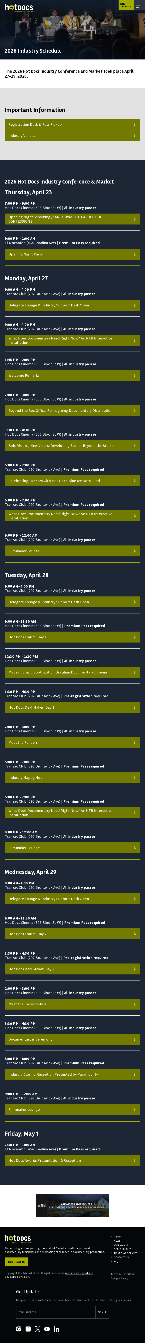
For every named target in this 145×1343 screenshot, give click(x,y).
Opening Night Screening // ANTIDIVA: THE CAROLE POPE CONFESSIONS (56, 219)
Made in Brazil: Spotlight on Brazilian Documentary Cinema (57, 672)
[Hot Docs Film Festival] (19, 8)
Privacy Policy (119, 1278)
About (118, 1236)
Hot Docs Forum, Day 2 (27, 933)
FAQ (116, 1261)
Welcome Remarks (23, 375)
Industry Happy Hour (26, 777)
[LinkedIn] (56, 1329)
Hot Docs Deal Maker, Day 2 (31, 969)
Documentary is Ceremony (30, 1039)
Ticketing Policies (125, 1253)
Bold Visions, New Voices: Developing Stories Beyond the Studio (61, 445)
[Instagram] (18, 1329)
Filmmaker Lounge (24, 550)
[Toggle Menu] (139, 5)
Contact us (121, 1257)
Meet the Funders (23, 742)
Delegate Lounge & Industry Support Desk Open (48, 305)
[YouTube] (47, 1329)
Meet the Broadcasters (27, 1004)
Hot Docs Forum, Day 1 (27, 637)
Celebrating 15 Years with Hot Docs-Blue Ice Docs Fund (54, 480)
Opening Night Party (25, 254)
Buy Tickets (125, 5)
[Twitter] (37, 1329)
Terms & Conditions (123, 1274)
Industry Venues (21, 135)
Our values (121, 1244)
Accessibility (122, 1249)
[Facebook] (28, 1329)
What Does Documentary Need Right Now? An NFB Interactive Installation (60, 340)
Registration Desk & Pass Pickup (35, 124)
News (117, 1240)
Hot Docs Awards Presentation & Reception (44, 1160)
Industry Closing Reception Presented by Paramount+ (53, 1074)
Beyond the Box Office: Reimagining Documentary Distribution (60, 410)
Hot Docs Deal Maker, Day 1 (31, 707)
